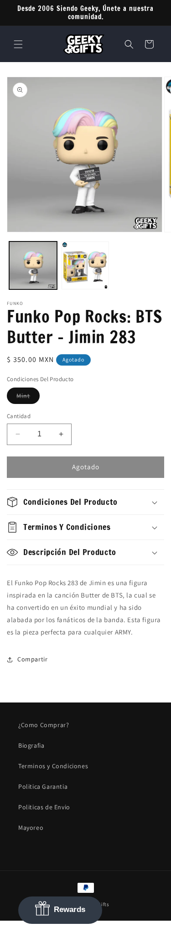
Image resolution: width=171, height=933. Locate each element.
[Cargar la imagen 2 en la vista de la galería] (85, 265)
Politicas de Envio (44, 807)
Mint (28, 397)
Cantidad (19, 416)
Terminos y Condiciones (53, 766)
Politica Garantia (42, 786)
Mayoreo (30, 827)
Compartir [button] (32, 659)
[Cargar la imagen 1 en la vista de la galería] (33, 265)
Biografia (31, 745)
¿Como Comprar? (43, 725)
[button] (18, 44)
